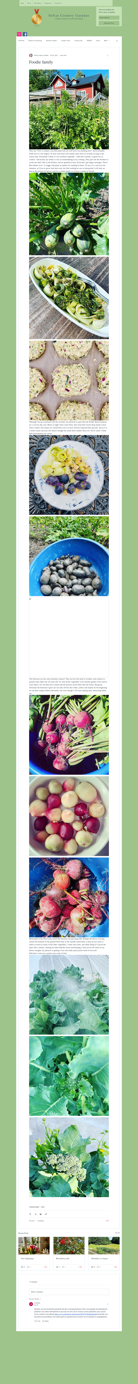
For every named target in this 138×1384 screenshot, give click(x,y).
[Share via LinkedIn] (41, 1214)
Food (98, 40)
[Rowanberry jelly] (69, 1245)
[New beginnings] (34, 1245)
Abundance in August (99, 1258)
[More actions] (107, 55)
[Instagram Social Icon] (19, 34)
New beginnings (27, 1258)
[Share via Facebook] (30, 1214)
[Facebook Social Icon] (25, 34)
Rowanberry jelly (62, 1258)
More (106, 40)
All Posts (21, 40)
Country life (78, 40)
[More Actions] (107, 1304)
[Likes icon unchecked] (35, 1321)
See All (117, 1233)
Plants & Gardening (35, 40)
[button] (117, 41)
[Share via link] (46, 1214)
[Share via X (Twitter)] (35, 1214)
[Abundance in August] (104, 1245)
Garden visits (65, 40)
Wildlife (89, 40)
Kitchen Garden (51, 40)
